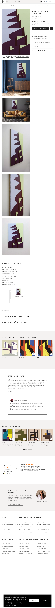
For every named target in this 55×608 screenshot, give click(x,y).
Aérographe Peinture (7, 546)
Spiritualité (7, 273)
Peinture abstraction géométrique (27, 5)
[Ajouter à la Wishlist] (51, 28)
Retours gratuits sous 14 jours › (41, 36)
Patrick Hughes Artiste (25, 522)
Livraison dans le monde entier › (41, 38)
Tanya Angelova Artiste (43, 529)
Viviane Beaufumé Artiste (8, 522)
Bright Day (21, 357)
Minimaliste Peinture (42, 553)
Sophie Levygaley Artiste (43, 522)
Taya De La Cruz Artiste (25, 532)
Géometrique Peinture (43, 546)
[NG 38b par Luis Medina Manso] (8, 435)
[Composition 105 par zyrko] (47, 435)
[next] (51, 348)
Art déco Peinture (24, 548)
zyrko (17, 444)
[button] (53, 1)
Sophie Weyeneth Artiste (25, 527)
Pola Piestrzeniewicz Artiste (26, 524)
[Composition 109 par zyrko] (34, 435)
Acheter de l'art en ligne (7, 5)
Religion (13, 273)
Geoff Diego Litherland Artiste (10, 524)
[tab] (16, 264)
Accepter (33, 600)
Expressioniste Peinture (25, 553)
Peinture (16, 5)
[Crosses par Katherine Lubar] (10, 348)
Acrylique (13, 269)
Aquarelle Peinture (24, 543)
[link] (41, 1)
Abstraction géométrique (11, 271)
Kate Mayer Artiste (42, 532)
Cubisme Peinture (24, 551)
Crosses (4, 357)
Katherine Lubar (41, 5)
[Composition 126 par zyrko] (21, 435)
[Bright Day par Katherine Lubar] (27, 348)
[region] (33, 469)
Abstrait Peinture (23, 546)
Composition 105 (45, 442)
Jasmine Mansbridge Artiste (9, 527)
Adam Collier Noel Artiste (43, 524)
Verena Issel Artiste (42, 527)
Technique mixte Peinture (8, 551)
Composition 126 (18, 442)
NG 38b (3, 442)
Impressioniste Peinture (43, 551)
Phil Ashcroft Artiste (7, 529)
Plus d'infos (13, 605)
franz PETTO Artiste (24, 529)
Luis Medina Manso (8, 444)
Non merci (45, 600)
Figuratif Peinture (41, 543)
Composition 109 (32, 442)
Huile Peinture (5, 553)
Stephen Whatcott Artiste (8, 532)
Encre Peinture (6, 548)
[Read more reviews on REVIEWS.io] (7, 473)
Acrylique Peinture (7, 543)
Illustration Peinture (42, 548)
